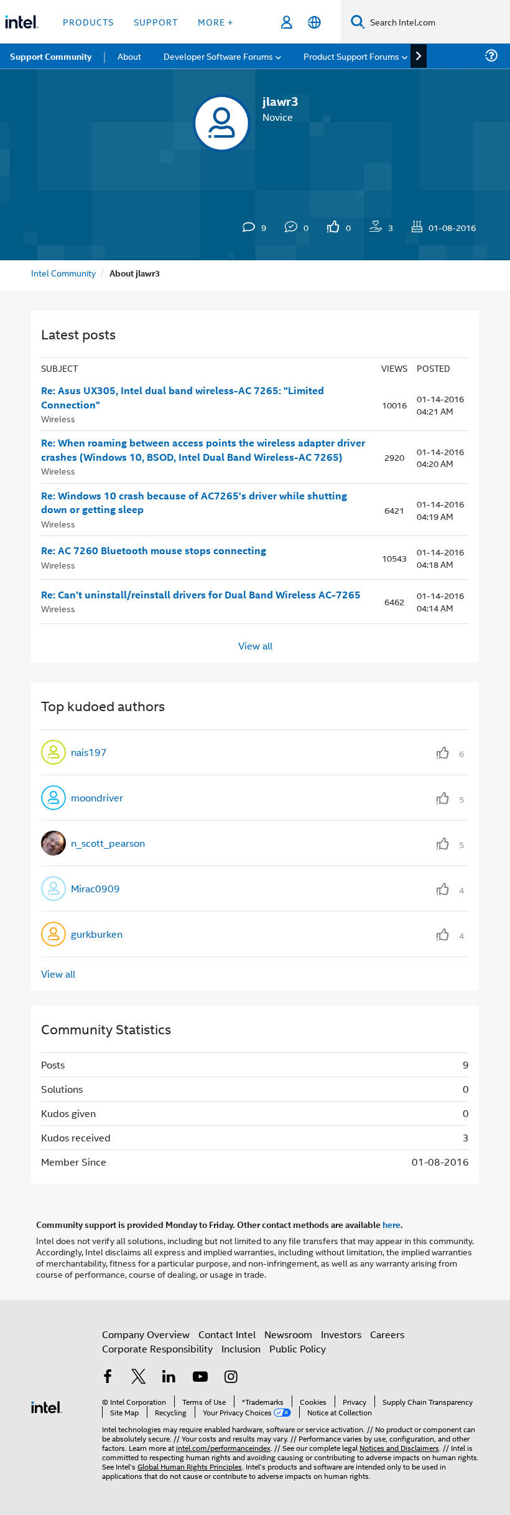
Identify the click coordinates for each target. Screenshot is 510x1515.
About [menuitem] (129, 55)
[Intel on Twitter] (138, 1378)
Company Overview (146, 1334)
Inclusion (241, 1348)
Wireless (58, 418)
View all (255, 645)
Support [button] (156, 21)
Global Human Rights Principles (189, 1466)
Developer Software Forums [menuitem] (218, 55)
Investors (341, 1334)
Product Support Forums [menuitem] (351, 55)
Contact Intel (227, 1334)
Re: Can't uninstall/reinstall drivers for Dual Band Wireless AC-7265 (201, 595)
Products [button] (88, 21)
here (391, 1224)
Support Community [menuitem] (50, 56)
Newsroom (288, 1334)
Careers (387, 1334)
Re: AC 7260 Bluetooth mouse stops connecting (153, 550)
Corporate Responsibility (157, 1348)
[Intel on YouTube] (200, 1378)
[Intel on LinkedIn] (169, 1378)
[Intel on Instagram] (230, 1378)
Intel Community (63, 272)
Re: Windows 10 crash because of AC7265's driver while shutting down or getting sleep (194, 503)
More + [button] (215, 21)
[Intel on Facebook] (107, 1378)
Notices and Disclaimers (399, 1447)
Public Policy (297, 1348)
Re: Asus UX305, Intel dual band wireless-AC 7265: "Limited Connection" (182, 398)
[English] (314, 22)
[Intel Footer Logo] (46, 1406)
